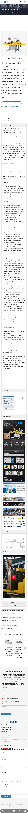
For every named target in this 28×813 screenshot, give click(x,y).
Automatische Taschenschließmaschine (12, 620)
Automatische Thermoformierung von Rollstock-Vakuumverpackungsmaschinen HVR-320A (12, 651)
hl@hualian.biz (8, 737)
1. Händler (5, 701)
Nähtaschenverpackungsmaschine (10, 623)
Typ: (4, 120)
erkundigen (11, 103)
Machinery (16, 806)
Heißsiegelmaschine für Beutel (9, 628)
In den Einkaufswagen (11, 106)
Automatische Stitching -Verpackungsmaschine (8, 614)
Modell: (4, 117)
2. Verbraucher (15, 701)
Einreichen (6, 713)
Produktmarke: (6, 118)
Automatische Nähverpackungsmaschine (12, 617)
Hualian (12, 806)
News (20, 806)
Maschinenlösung (5, 806)
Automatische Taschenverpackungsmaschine (13, 610)
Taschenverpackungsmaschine (9, 625)
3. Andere (5, 703)
